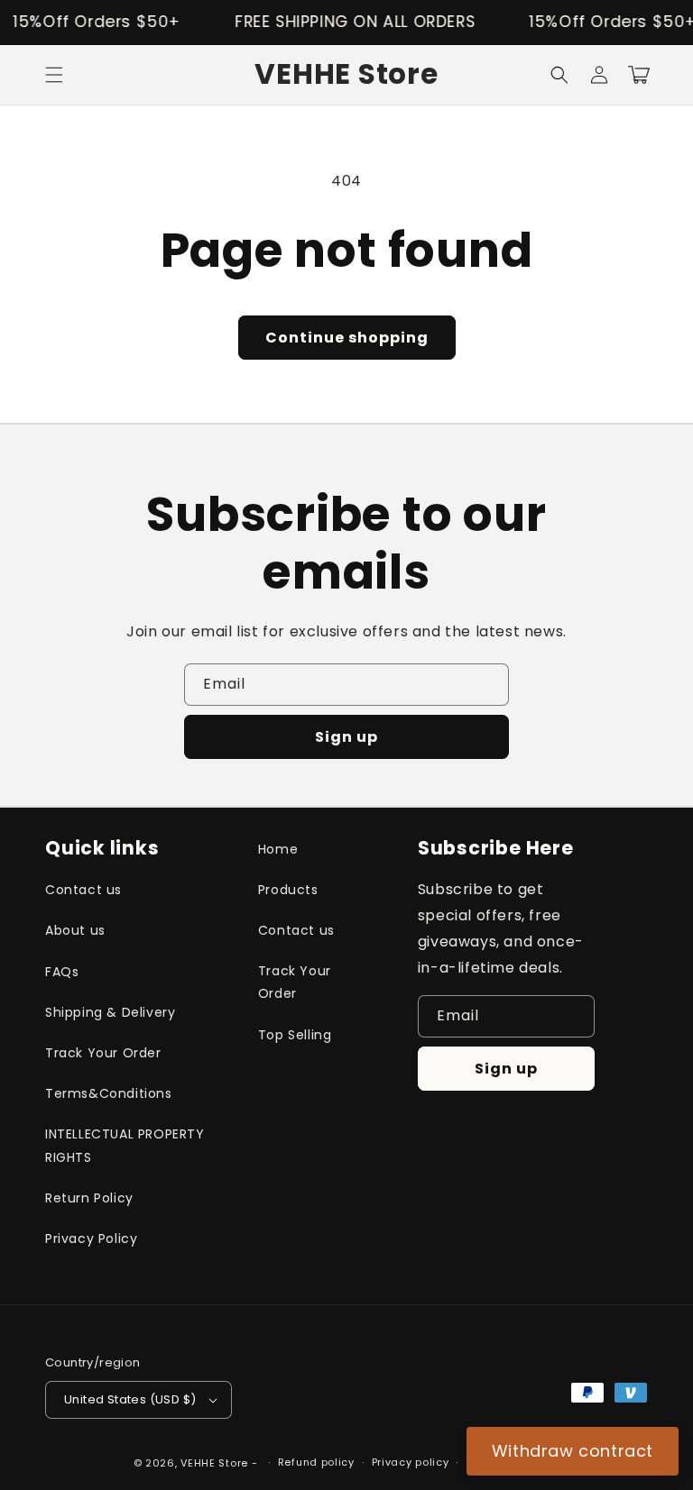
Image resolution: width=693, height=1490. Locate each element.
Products (288, 890)
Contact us (83, 890)
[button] (54, 75)
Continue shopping (347, 337)
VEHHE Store (214, 1463)
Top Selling (295, 1035)
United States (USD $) (130, 1399)
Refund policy (316, 1462)
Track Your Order (103, 1053)
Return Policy (89, 1198)
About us (75, 930)
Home (278, 849)
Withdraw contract (572, 1451)
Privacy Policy (91, 1238)
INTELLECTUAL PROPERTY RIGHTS (125, 1145)
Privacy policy (410, 1462)
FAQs (62, 972)
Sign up (346, 737)
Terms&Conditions (108, 1093)
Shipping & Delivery (110, 1012)
